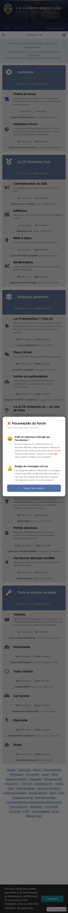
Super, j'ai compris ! (34, 488)
